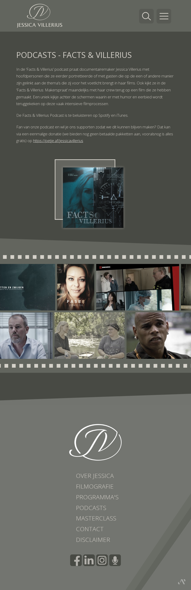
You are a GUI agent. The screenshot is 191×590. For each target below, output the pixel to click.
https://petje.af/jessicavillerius (58, 140)
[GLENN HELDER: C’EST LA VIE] (148, 335)
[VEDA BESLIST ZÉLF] (76, 335)
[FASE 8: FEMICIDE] (90, 287)
